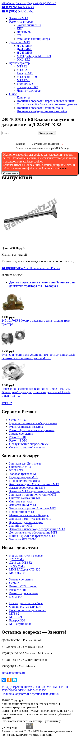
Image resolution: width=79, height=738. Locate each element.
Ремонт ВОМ (18, 440)
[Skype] (14, 680)
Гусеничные (25, 83)
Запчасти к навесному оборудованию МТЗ (37, 529)
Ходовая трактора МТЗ (24, 473)
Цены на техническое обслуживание (33, 423)
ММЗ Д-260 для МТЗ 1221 (34, 56)
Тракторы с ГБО (27, 87)
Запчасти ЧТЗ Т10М (22, 539)
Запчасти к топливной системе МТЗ (33, 494)
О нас (13, 94)
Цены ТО (15, 596)
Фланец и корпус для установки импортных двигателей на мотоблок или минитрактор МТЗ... (38, 356)
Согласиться (10, 173)
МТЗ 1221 (23, 80)
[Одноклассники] (9, 680)
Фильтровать (46, 133)
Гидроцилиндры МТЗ (23, 477)
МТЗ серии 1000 (27, 76)
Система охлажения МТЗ (25, 498)
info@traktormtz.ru (13, 672)
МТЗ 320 (22, 69)
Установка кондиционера (33, 38)
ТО (19, 35)
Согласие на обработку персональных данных (47, 104)
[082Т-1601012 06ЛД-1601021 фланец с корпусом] (13, 347)
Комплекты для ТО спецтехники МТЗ (34, 484)
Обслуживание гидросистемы (29, 444)
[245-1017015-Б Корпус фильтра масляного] (13, 313)
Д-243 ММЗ (24, 49)
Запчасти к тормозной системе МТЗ (32, 508)
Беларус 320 (17, 620)
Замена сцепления (29, 25)
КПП (20, 28)
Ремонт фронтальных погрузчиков (31, 430)
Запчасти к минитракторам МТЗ (30, 518)
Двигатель (23, 32)
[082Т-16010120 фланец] (13, 381)
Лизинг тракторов (29, 90)
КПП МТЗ (16, 470)
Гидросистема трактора (24, 480)
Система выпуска (20, 501)
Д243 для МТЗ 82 (20, 562)
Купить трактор (19, 63)
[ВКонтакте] (4, 680)
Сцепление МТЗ (20, 467)
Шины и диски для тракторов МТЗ (32, 536)
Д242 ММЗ (16, 559)
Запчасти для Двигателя (25, 463)
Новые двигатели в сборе (26, 555)
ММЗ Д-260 (17, 573)
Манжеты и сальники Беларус (29, 515)
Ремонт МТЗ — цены (23, 586)
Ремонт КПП (17, 437)
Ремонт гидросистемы (23, 593)
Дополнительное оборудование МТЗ (33, 532)
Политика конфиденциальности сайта (42, 111)
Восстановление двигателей (27, 610)
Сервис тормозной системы (27, 447)
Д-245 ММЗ (24, 52)
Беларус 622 (25, 73)
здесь (63, 168)
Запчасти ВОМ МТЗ (22, 505)
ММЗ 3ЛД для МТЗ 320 (24, 569)
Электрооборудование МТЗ (27, 487)
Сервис (14, 582)
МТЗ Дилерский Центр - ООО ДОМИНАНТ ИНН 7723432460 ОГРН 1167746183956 (35, 688)
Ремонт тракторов (21, 21)
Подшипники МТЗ (21, 511)
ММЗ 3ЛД (23, 59)
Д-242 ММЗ (24, 45)
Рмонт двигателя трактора (26, 426)
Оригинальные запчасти (25, 606)
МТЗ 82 (22, 66)
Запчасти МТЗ (18, 18)
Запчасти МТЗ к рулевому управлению (34, 491)
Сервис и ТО (17, 419)
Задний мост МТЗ (21, 525)
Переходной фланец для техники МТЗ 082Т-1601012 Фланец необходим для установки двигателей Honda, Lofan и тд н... (36, 392)
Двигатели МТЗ (19, 42)
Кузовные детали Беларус (26, 522)
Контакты (23, 97)
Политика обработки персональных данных (46, 101)
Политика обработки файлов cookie (40, 107)
